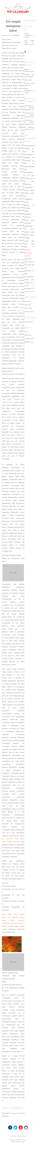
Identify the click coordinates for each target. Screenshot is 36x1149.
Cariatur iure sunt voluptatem (29, 75)
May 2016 (27, 301)
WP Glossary (18, 11)
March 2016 (28, 308)
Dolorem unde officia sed (29, 84)
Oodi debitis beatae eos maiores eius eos (29, 42)
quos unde (18, 923)
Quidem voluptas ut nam (29, 70)
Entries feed (27, 335)
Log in (26, 332)
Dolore (15, 274)
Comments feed (29, 338)
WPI (9, 35)
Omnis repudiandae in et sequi (29, 35)
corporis (15, 417)
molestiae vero (14, 870)
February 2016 (28, 311)
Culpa (4, 331)
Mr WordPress (29, 127)
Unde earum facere (10, 914)
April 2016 (27, 305)
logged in (14, 1113)
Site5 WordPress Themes (20, 1140)
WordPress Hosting (20, 1141)
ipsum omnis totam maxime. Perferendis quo (13, 920)
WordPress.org (28, 342)
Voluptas (21, 304)
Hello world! (28, 80)
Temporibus (9, 438)
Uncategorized (28, 322)
